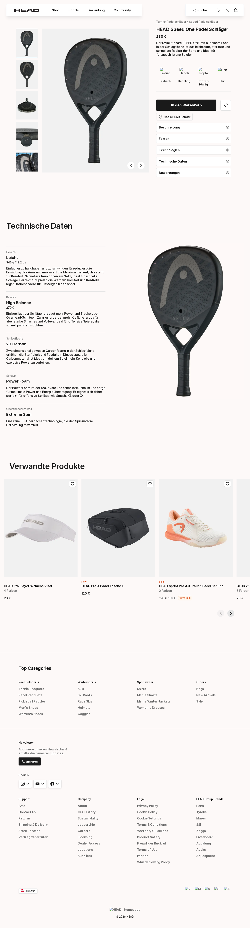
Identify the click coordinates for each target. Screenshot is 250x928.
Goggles (84, 714)
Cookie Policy (147, 812)
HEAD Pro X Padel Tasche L (102, 586)
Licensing (85, 837)
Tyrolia (201, 812)
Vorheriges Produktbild (130, 165)
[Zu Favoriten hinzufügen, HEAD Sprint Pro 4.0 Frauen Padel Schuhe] (227, 483)
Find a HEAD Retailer (177, 117)
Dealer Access (89, 843)
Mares (201, 818)
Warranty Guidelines (152, 831)
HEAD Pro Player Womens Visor (28, 586)
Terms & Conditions (152, 824)
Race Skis (85, 701)
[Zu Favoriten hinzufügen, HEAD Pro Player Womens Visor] (72, 483)
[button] (56, 10)
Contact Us (27, 812)
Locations (85, 850)
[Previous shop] (220, 613)
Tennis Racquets (31, 689)
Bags (200, 689)
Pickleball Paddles (32, 701)
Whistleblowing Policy (153, 862)
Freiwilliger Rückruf (151, 843)
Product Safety (149, 837)
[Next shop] (230, 613)
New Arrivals (206, 695)
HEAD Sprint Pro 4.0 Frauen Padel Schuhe (191, 586)
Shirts (141, 689)
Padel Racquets (30, 695)
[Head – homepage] (26, 10)
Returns (25, 818)
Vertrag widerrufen (33, 837)
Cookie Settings (149, 818)
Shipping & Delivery (33, 824)
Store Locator (29, 831)
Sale (199, 701)
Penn (200, 806)
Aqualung (203, 843)
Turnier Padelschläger (171, 21)
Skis (81, 689)
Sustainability (88, 818)
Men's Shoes (28, 708)
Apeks (201, 850)
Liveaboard (204, 837)
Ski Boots (85, 695)
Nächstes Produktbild (141, 165)
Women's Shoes (31, 714)
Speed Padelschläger (203, 21)
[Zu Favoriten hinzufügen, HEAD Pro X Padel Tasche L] (150, 483)
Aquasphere (205, 856)
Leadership (86, 824)
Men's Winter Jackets (154, 701)
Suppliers (85, 856)
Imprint (142, 856)
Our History (86, 812)
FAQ (22, 806)
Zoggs (201, 831)
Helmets (84, 708)
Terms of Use (147, 850)
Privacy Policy (147, 806)
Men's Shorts (147, 695)
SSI (198, 824)
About (82, 806)
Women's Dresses (151, 708)
